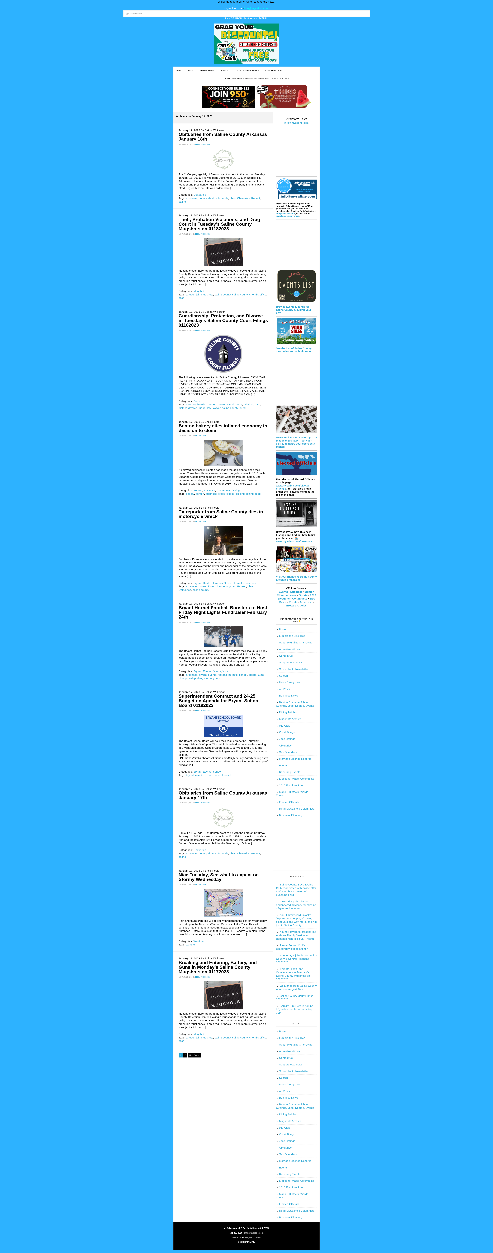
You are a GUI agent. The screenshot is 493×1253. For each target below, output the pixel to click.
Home (282, 629)
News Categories (289, 682)
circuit (230, 404)
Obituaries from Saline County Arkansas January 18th (223, 137)
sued (243, 408)
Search (283, 675)
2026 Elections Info (291, 785)
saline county (223, 294)
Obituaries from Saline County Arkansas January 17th (223, 795)
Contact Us (286, 655)
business (211, 493)
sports (252, 674)
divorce (192, 408)
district (183, 408)
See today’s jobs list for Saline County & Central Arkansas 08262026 (296, 959)
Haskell (237, 583)
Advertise (306, 602)
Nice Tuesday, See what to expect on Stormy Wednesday (219, 877)
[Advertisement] (296, 154)
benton (212, 404)
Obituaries (199, 194)
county (203, 198)
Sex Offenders (288, 752)
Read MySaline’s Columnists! (297, 808)
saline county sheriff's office (249, 294)
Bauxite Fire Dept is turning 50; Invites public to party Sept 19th (294, 1009)
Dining (236, 490)
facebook (236, 1237)
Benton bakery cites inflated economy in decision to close (223, 428)
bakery (190, 493)
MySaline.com (233, 8)
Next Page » (194, 1055)
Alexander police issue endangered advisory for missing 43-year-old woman (296, 905)
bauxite (201, 404)
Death (206, 583)
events (212, 674)
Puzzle (293, 602)
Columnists (299, 598)
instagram (248, 1237)
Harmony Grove (221, 583)
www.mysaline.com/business (294, 541)
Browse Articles (296, 605)
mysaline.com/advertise (287, 216)
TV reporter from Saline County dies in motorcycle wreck (221, 514)
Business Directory (290, 815)
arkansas (191, 198)
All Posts (284, 689)
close (221, 493)
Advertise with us (289, 649)
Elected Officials (289, 802)
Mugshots (199, 291)
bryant (222, 404)
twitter (258, 1237)
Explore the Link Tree (292, 635)
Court (196, 401)
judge (202, 408)
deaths (212, 198)
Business (209, 490)
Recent (255, 198)
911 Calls (284, 725)
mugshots (207, 294)
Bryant (197, 583)
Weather (198, 941)
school (243, 674)
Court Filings (287, 732)
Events (207, 671)
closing (240, 493)
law (209, 408)
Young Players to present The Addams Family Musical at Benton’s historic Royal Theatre (296, 935)
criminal (248, 404)
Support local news (290, 662)
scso (181, 297)
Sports (217, 671)
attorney (191, 404)
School (217, 771)
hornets (233, 674)
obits (233, 198)
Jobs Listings (287, 738)
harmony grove (226, 586)
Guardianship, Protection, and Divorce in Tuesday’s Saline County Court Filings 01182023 (223, 320)
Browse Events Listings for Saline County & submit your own (293, 309)
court (239, 404)
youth (216, 678)
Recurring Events (289, 772)
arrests (190, 294)
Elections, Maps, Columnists (296, 778)
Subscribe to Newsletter (293, 669)
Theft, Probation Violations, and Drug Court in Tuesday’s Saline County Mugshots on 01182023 (219, 224)
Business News (288, 695)
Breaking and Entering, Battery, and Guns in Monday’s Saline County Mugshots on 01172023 (218, 967)
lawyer (216, 408)
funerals (223, 198)
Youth (225, 671)
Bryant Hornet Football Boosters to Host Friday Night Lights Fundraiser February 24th (223, 612)
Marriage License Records (295, 758)
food (258, 493)
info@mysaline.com (256, 8)
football (222, 674)
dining (250, 493)
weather (191, 944)
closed (230, 493)
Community (223, 490)
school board (223, 775)
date (257, 404)
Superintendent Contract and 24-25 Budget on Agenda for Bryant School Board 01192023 (219, 700)
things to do (204, 678)
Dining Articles (288, 712)
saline (182, 201)
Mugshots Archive (290, 719)
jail (198, 294)
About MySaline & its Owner (296, 642)
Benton (197, 490)
